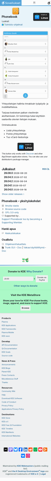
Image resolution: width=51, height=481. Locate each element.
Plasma (5, 322)
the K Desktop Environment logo (28, 471)
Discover (30, 153)
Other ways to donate (25, 286)
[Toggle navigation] (34, 3)
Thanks (5, 382)
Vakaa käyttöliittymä (34, 247)
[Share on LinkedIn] (25, 448)
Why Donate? (34, 271)
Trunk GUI (10, 247)
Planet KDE (6, 372)
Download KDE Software (12, 398)
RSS (44, 169)
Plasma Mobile (8, 332)
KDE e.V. (5, 422)
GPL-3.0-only (12, 212)
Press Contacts (8, 375)
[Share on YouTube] (40, 448)
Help (4, 395)
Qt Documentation (9, 348)
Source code (7, 356)
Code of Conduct (9, 402)
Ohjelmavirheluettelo (15, 244)
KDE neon (6, 336)
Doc (19, 247)
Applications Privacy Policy (13, 409)
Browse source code (15, 209)
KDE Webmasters (25, 466)
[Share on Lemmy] (35, 448)
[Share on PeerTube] (45, 448)
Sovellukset (10, 3)
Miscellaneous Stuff (10, 379)
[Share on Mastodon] (11, 448)
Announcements (8, 364)
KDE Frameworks (9, 329)
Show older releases (12, 194)
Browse (25, 308)
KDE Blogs (6, 368)
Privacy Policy (7, 406)
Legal (43, 474)
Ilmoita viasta (12, 205)
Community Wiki (8, 391)
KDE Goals (6, 352)
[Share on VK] (23, 454)
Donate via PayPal (41, 278)
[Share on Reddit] (30, 448)
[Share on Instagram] (28, 454)
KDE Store (6, 418)
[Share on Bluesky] (16, 448)
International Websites (11, 436)
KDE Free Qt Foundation (12, 425)
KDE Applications (9, 325)
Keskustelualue (12, 233)
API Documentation (10, 345)
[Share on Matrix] (6, 448)
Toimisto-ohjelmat (13, 24)
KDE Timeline (7, 429)
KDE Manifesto (8, 432)
